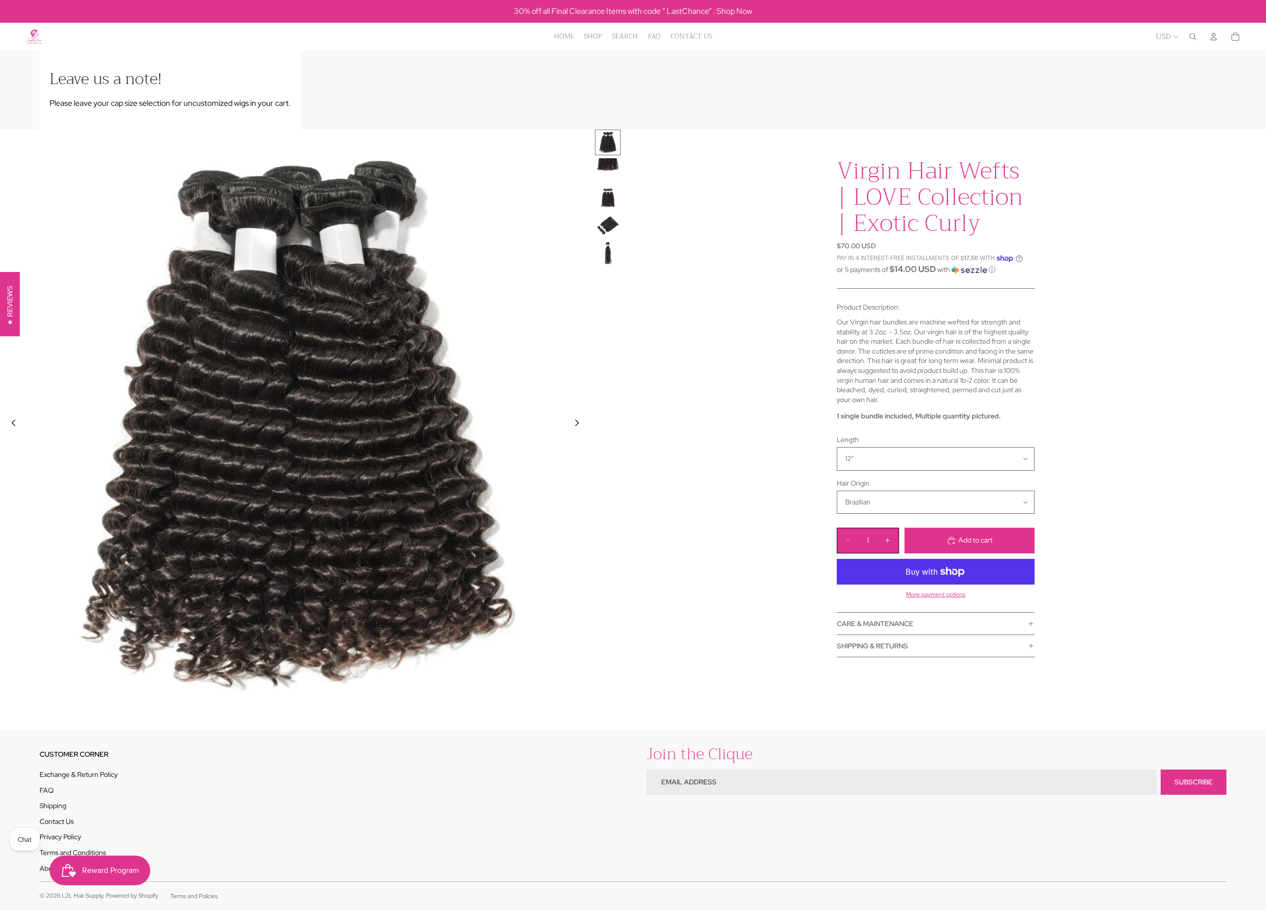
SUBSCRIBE (1194, 781)
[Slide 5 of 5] (608, 253)
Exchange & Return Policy (79, 774)
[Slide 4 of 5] (608, 225)
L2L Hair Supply (82, 896)
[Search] (1193, 36)
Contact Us (57, 821)
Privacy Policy (60, 836)
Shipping (53, 805)
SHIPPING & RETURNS (872, 645)
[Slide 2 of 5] (608, 170)
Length (848, 439)
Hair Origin (853, 483)
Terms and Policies (194, 896)
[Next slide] (579, 424)
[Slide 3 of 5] (608, 198)
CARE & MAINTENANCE (875, 623)
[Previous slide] (11, 424)
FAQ (46, 790)
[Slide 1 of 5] (608, 142)
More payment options (935, 594)
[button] (936, 269)
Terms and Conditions (73, 852)
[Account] (1213, 36)
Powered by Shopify (132, 896)
